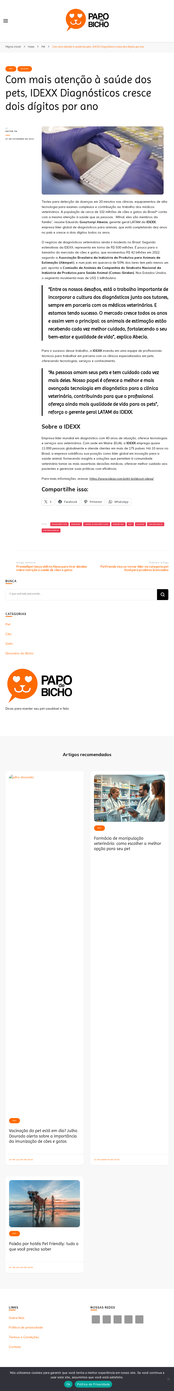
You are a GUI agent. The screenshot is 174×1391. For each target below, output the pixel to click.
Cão (8, 634)
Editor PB (11, 131)
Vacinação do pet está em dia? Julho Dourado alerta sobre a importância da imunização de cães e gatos (43, 1136)
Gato (9, 643)
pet (130, 524)
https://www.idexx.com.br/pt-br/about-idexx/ (121, 479)
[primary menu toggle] (5, 20)
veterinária (51, 530)
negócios (118, 524)
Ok (68, 1384)
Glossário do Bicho (19, 653)
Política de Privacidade (93, 1384)
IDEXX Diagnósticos (97, 524)
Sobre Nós (16, 1318)
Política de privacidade (26, 1327)
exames (75, 524)
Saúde (25, 69)
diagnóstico (59, 524)
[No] (168, 1379)
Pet (11, 69)
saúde (140, 524)
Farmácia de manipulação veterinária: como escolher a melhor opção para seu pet (127, 843)
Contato (15, 1347)
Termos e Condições (24, 1337)
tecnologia (156, 524)
